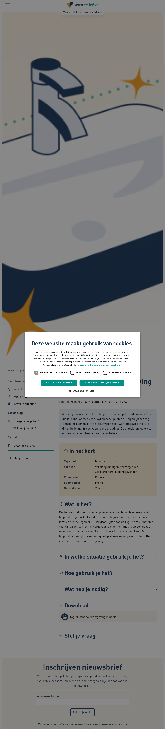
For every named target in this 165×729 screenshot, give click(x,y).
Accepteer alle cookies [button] (59, 382)
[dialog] (82, 364)
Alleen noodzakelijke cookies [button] (101, 382)
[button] (82, 391)
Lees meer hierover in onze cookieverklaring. (101, 364)
